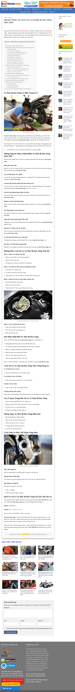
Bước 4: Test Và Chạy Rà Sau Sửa (14, 71)
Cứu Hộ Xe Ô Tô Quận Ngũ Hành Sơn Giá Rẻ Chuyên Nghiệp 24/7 (68, 119)
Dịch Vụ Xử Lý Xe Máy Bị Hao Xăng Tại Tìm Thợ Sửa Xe (18, 88)
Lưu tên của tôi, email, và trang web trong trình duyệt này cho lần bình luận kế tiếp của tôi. (29, 628)
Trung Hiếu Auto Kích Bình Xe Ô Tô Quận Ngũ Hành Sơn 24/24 (67, 60)
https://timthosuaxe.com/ (15, 509)
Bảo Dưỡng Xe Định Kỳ (13, 87)
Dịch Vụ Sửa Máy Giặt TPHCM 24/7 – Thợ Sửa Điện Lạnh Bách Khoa (10, 557)
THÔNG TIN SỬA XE (8, 17)
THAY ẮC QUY (57, 9)
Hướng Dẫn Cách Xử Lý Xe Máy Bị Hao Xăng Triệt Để (17, 65)
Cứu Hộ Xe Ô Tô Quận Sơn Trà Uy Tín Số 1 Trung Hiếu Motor (68, 110)
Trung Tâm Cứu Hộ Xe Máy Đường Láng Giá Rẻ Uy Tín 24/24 (67, 128)
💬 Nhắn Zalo (7, 688)
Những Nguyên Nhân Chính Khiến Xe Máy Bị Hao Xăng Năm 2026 (20, 47)
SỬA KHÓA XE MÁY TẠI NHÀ (39, 12)
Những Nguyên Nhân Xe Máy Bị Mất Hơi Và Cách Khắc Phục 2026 (10, 574)
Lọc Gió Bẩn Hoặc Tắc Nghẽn (14, 50)
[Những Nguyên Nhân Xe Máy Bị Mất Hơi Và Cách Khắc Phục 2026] (10, 566)
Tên (5, 620)
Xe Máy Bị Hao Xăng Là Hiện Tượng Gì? (14, 45)
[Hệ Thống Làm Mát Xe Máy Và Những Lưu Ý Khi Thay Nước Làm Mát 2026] (46, 584)
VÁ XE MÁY (27, 9)
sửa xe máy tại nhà (21, 149)
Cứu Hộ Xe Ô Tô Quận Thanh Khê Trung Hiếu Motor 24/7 (68, 136)
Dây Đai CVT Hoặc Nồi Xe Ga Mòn (15, 60)
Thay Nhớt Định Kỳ (12, 83)
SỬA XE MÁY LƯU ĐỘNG (15, 9)
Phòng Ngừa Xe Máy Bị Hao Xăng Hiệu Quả (15, 80)
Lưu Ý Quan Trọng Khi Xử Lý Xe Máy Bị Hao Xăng (17, 78)
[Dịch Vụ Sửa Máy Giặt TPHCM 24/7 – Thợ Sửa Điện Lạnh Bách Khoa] (10, 550)
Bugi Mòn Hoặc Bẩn (12, 49)
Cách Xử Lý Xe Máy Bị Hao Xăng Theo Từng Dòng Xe (17, 75)
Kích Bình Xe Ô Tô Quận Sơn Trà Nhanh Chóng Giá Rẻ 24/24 (68, 85)
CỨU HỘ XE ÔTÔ (47, 9)
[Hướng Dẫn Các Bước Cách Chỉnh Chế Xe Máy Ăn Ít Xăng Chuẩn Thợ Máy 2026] (28, 566)
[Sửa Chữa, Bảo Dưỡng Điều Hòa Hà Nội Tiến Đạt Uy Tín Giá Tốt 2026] (46, 550)
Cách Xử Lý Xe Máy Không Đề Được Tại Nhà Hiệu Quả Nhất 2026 (9, 592)
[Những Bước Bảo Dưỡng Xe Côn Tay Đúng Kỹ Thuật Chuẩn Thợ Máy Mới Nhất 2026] (28, 584)
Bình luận (7, 607)
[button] (22, 534)
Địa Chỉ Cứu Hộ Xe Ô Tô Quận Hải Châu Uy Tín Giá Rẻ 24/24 (68, 94)
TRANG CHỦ (5, 9)
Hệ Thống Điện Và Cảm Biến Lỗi (14, 57)
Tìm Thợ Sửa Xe (24, 31)
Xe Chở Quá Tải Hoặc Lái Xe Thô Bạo (15, 62)
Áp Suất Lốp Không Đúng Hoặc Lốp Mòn (16, 54)
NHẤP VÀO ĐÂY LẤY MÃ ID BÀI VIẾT (12, 681)
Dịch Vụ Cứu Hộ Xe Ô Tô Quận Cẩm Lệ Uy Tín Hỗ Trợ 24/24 (67, 102)
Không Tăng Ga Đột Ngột (13, 85)
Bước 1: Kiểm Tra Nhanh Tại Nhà (14, 67)
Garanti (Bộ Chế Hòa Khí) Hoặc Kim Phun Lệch (17, 52)
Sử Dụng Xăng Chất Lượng (13, 77)
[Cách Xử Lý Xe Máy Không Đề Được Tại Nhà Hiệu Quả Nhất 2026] (10, 584)
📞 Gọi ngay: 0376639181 (11, 684)
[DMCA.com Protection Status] (8, 660)
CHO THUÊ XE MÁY (25, 12)
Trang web (40, 620)
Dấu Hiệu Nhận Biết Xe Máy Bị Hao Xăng (15, 73)
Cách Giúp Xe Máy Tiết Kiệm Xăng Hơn (14, 82)
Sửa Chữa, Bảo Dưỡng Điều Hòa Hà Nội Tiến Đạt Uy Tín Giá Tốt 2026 (45, 557)
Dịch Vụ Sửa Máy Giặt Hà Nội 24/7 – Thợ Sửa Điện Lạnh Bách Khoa (28, 557)
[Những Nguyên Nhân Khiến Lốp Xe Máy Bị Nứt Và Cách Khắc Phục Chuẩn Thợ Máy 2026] (46, 566)
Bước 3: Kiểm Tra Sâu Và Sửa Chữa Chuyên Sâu (17, 70)
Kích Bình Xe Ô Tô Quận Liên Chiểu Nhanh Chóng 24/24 (67, 69)
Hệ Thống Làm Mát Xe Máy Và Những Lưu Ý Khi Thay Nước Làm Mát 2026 (45, 592)
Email (23, 620)
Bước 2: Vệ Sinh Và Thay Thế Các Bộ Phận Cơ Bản (18, 68)
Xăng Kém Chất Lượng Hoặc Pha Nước (16, 58)
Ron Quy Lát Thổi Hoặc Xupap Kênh (16, 63)
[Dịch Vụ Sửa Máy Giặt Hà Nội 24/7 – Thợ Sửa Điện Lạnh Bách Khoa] (28, 550)
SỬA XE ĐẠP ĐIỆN (67, 9)
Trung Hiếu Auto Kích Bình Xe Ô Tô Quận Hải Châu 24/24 (67, 77)
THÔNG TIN (52, 12)
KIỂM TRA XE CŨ (36, 9)
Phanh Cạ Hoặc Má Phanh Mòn (14, 55)
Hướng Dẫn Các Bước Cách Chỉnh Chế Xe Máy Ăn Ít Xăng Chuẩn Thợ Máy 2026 (28, 574)
